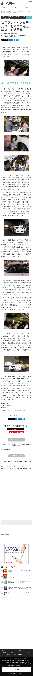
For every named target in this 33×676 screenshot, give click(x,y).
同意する (16, 670)
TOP (3, 650)
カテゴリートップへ (17, 440)
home (4, 11)
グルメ (16, 7)
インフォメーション (25, 652)
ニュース (14, 650)
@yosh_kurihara (13, 35)
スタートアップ (11, 652)
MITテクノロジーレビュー (21, 654)
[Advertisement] (16, 484)
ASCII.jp (9, 654)
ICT (18, 652)
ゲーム (5, 7)
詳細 (13, 665)
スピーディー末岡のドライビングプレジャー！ (12, 466)
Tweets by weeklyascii (5, 534)
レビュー (8, 650)
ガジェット (12, 11)
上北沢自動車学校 (8, 406)
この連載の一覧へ (17, 456)
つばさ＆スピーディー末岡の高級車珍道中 (15, 410)
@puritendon (12, 36)
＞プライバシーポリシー (16, 673)
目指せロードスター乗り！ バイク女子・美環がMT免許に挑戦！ (13, 17)
